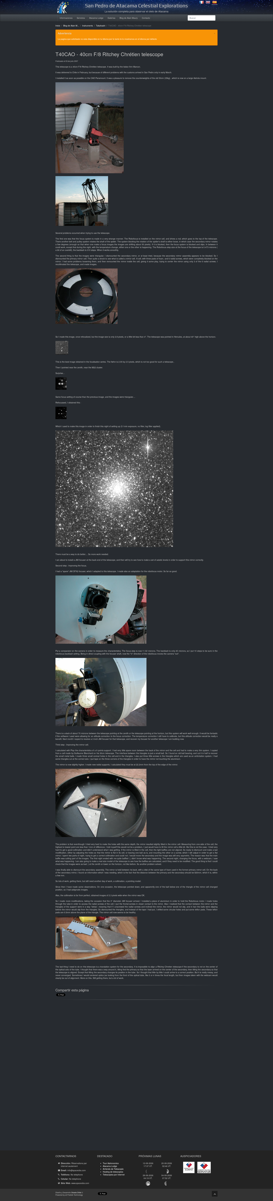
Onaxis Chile (76, 1192)
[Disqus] (136, 1038)
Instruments (87, 25)
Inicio (57, 25)
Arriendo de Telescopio (113, 1168)
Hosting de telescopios (113, 1171)
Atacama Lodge (96, 17)
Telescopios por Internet (114, 1174)
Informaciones (66, 17)
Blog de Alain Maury (129, 17)
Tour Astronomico (111, 1163)
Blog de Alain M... (71, 25)
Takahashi (100, 25)
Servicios (81, 17)
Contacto (146, 17)
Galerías (111, 17)
